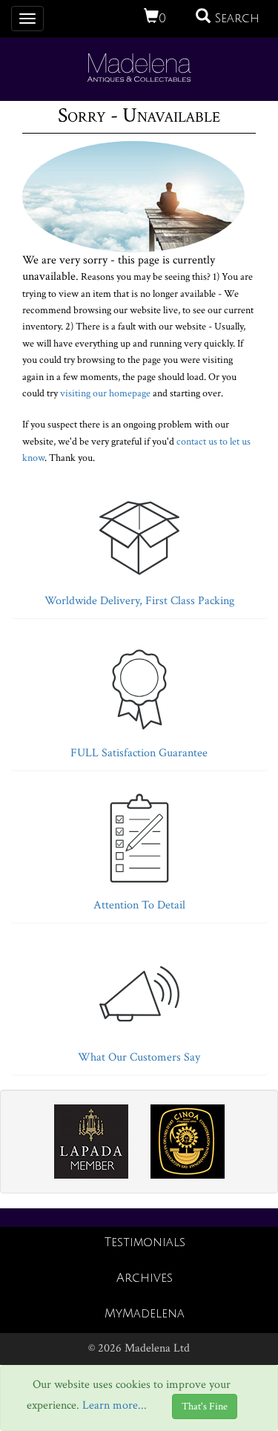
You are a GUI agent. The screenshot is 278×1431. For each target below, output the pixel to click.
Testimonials (145, 1242)
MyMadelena (145, 1313)
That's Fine (205, 1406)
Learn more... (114, 1405)
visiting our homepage (105, 393)
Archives (144, 1278)
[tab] (139, 546)
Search (235, 18)
